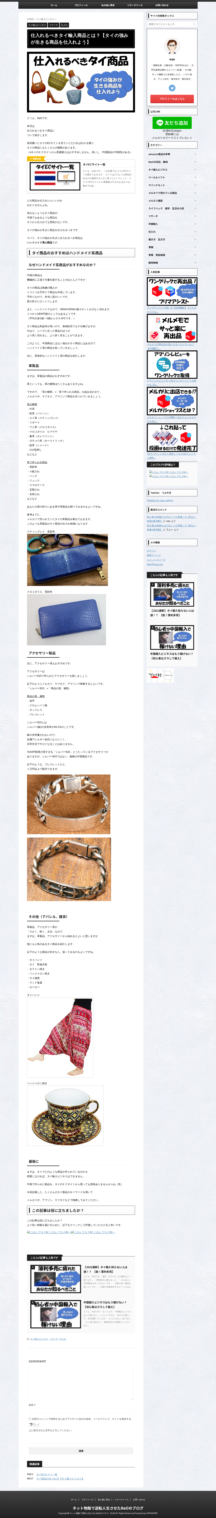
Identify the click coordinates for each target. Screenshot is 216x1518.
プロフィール (81, 5)
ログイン (151, 550)
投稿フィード (154, 555)
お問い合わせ (162, 5)
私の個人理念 (108, 5)
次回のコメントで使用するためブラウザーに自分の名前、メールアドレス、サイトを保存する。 (82, 1418)
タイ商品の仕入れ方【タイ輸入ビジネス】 (60, 1478)
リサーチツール (135, 5)
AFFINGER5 (151, 1513)
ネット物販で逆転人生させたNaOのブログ (108, 1508)
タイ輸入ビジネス (39, 1339)
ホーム (54, 5)
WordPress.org (155, 564)
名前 (32, 1404)
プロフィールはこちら (172, 98)
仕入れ (62, 1339)
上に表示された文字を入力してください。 (51, 1430)
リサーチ (53, 1339)
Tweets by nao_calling (160, 500)
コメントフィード (156, 559)
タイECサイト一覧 (46, 1474)
